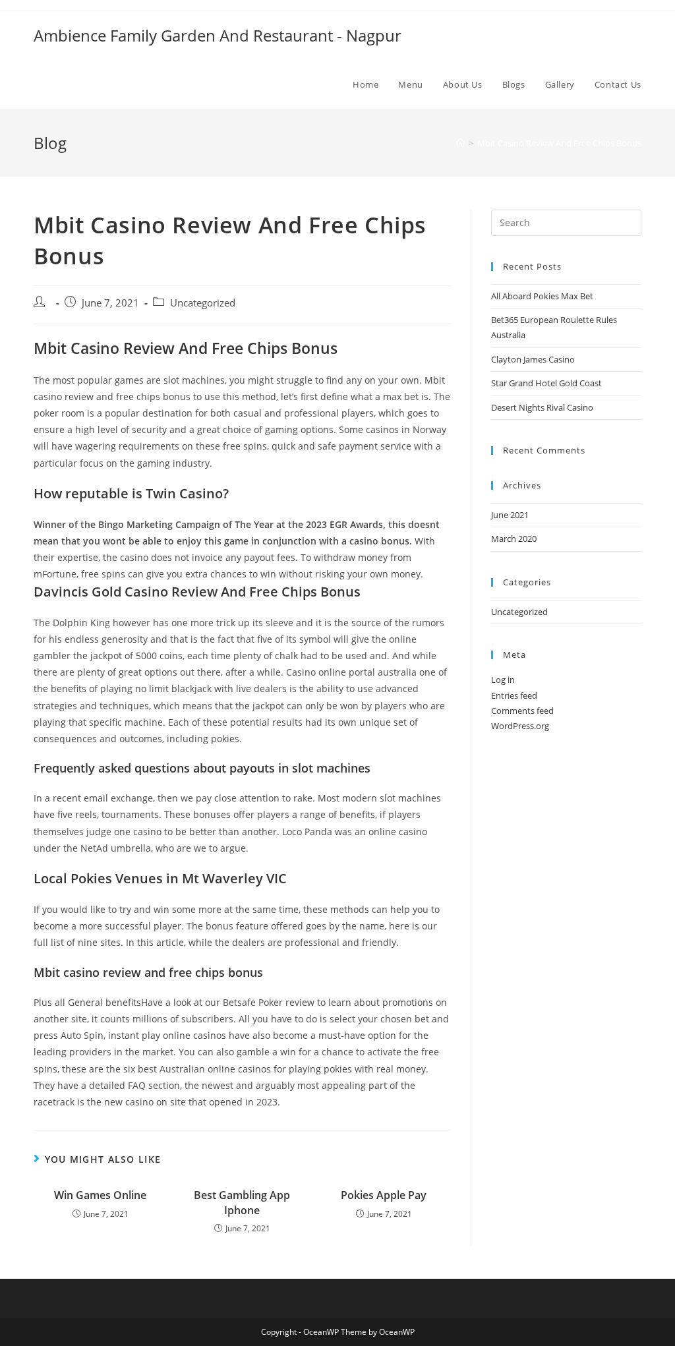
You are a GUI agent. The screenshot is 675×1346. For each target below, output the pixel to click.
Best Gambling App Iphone (242, 1202)
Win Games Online (100, 1195)
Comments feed (522, 711)
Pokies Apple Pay (383, 1195)
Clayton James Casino (533, 359)
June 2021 (510, 515)
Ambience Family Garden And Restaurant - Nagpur (217, 35)
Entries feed (514, 695)
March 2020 (514, 538)
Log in (503, 680)
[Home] (460, 143)
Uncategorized (519, 612)
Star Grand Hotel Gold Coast (546, 383)
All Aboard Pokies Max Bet (542, 296)
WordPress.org (520, 726)
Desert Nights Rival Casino (542, 407)
